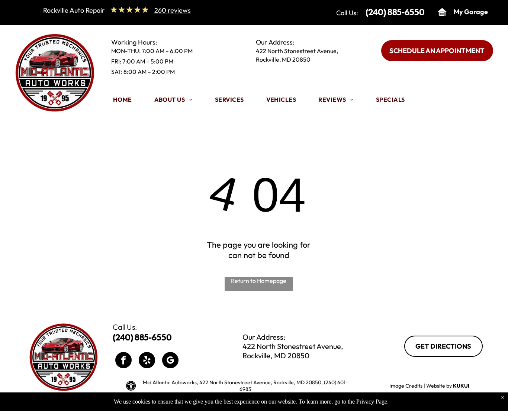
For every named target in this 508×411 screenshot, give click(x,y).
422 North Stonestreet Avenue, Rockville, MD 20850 (292, 351)
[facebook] (123, 361)
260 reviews (172, 10)
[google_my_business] (170, 361)
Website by (439, 385)
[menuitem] (122, 101)
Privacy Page (371, 401)
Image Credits (405, 385)
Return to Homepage (258, 280)
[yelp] (147, 361)
